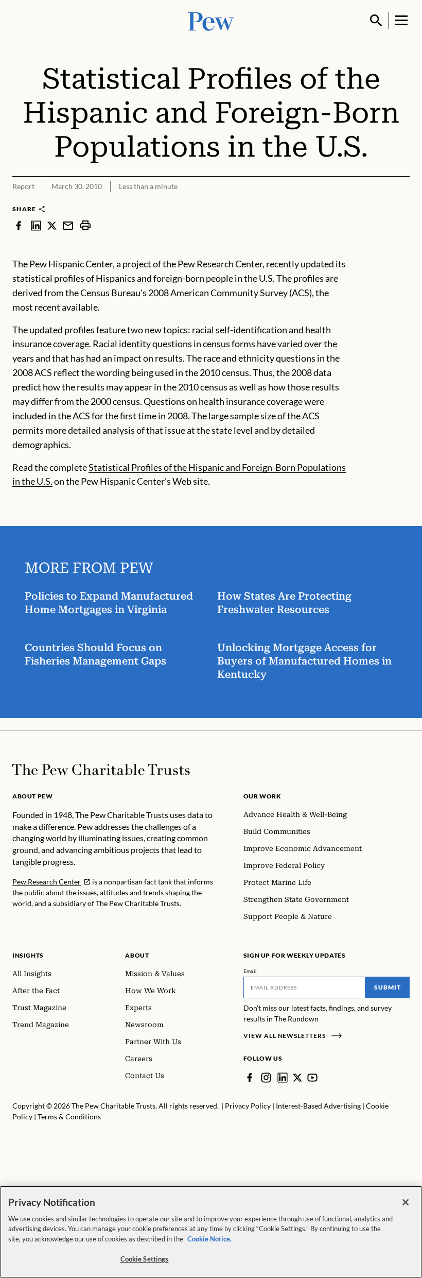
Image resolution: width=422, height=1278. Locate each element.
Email (250, 971)
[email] (68, 225)
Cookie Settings (144, 1259)
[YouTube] (312, 1077)
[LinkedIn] (282, 1077)
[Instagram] (266, 1077)
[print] (85, 225)
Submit (387, 987)
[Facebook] (249, 1077)
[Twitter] (297, 1077)
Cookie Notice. (209, 1239)
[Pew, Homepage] (211, 20)
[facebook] (18, 225)
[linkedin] (36, 225)
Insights (28, 955)
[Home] (101, 769)
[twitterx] (52, 225)
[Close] (405, 1202)
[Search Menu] (376, 20)
